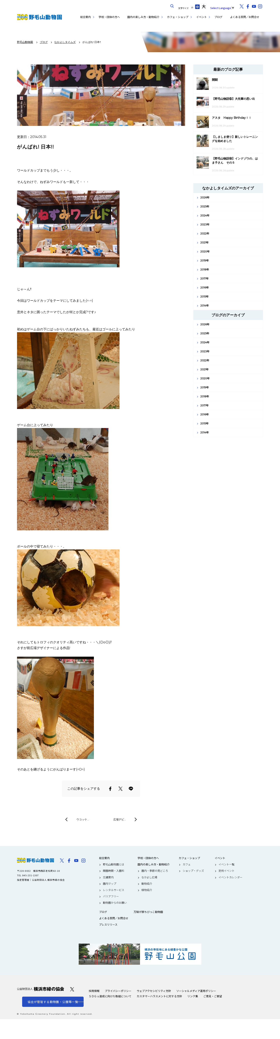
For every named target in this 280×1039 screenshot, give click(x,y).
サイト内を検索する (172, 6)
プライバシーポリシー (118, 991)
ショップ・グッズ (193, 871)
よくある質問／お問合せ (244, 17)
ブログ (218, 17)
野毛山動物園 (35, 860)
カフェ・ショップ (177, 17)
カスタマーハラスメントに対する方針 (159, 996)
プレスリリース (108, 924)
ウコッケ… (82, 819)
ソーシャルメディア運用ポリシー (196, 991)
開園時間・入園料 (113, 871)
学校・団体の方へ (109, 17)
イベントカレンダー (230, 877)
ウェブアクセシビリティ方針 (154, 991)
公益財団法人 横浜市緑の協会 (40, 989)
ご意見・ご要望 (212, 996)
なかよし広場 (149, 877)
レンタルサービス (113, 890)
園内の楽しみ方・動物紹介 (143, 17)
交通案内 (108, 877)
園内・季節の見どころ (154, 871)
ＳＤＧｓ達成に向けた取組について (110, 996)
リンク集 (192, 996)
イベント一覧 (226, 864)
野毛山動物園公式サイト (39, 17)
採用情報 (94, 991)
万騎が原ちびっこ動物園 (148, 912)
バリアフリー (111, 896)
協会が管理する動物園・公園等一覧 (53, 1002)
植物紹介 (146, 890)
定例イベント (226, 871)
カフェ (187, 864)
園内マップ (109, 883)
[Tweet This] (120, 789)
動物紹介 (146, 883)
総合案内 (85, 17)
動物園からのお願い (115, 903)
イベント (201, 17)
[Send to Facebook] (110, 789)
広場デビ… (119, 819)
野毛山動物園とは (113, 864)
